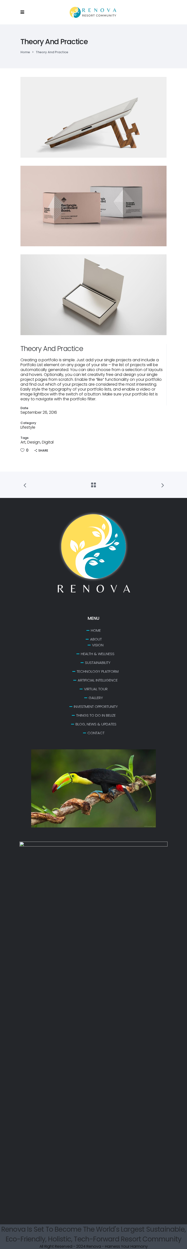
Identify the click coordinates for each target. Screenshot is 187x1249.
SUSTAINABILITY (98, 662)
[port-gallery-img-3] (93, 294)
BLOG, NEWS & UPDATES (95, 724)
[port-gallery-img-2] (93, 206)
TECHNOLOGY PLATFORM (98, 671)
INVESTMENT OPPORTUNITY (96, 706)
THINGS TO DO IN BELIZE (96, 715)
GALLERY (96, 697)
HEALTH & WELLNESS (97, 653)
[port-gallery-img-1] (93, 117)
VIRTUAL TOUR (96, 689)
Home (25, 52)
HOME (96, 630)
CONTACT (95, 732)
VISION (97, 645)
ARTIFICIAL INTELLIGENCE (98, 680)
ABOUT (96, 639)
